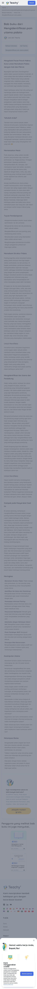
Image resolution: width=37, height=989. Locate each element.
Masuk (31, 3)
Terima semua (27, 974)
